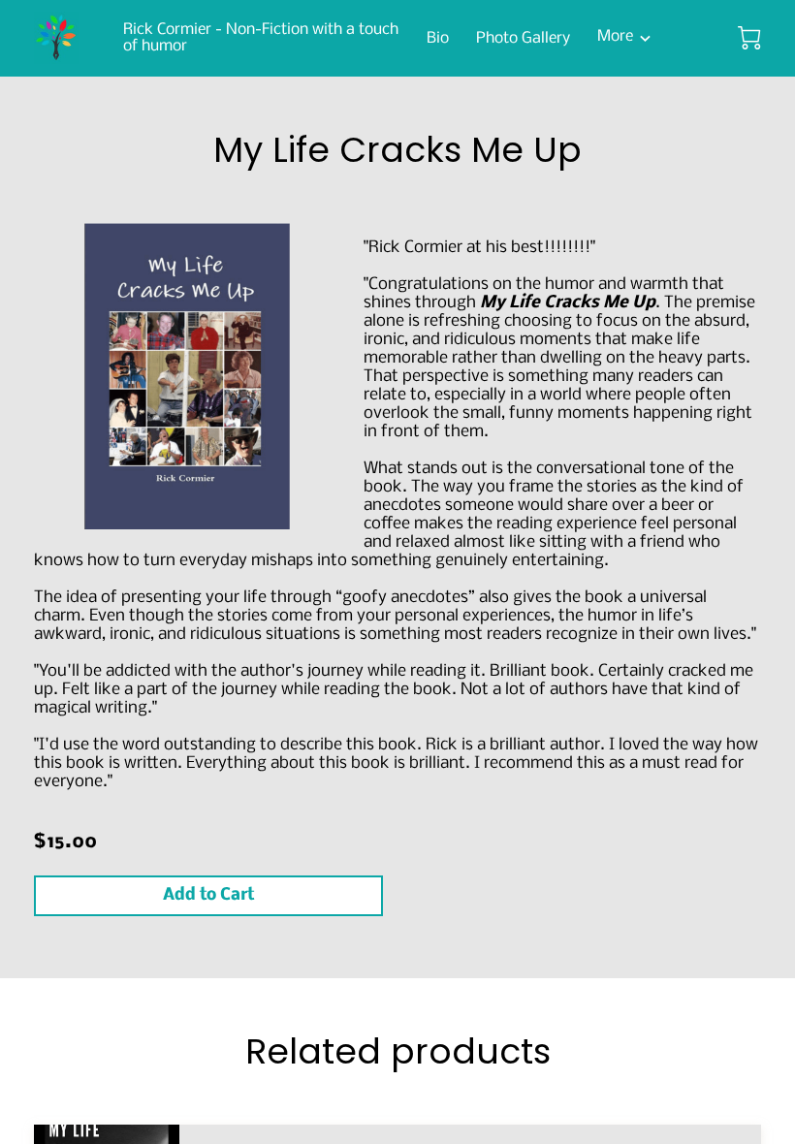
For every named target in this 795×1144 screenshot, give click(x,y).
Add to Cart (208, 895)
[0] (749, 37)
